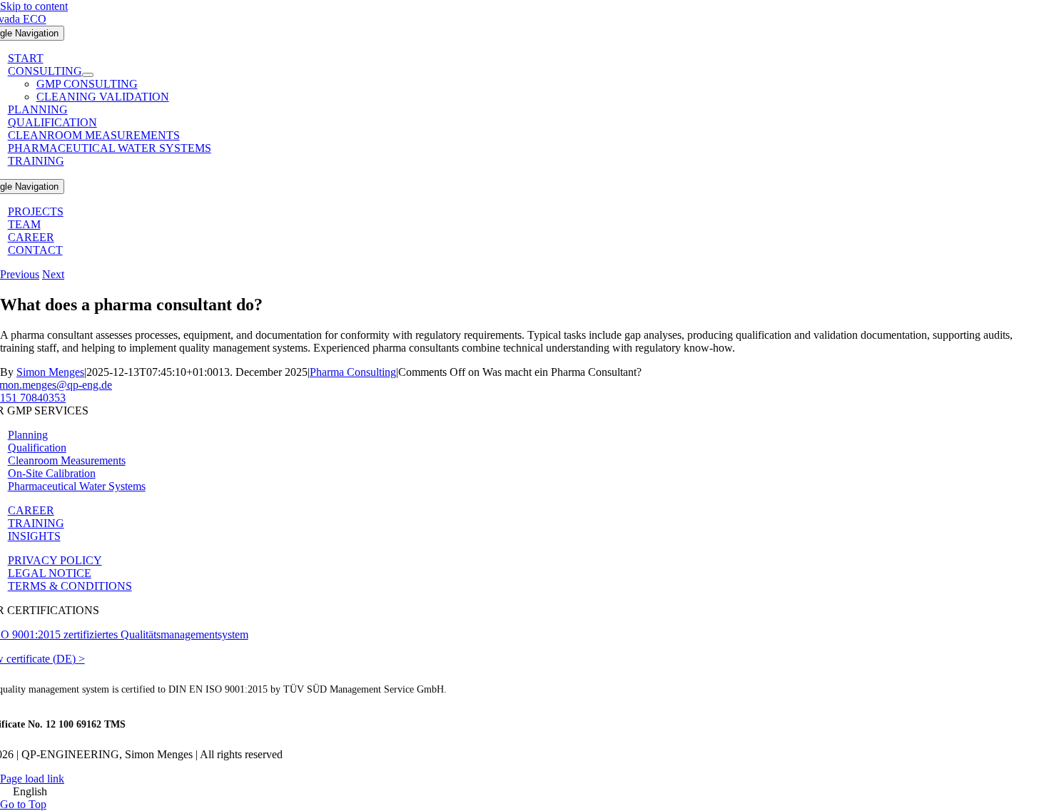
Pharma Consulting (353, 372)
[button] (524, 791)
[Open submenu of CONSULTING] (87, 75)
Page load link (32, 778)
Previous (19, 274)
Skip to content (34, 6)
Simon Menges (50, 372)
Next (53, 274)
